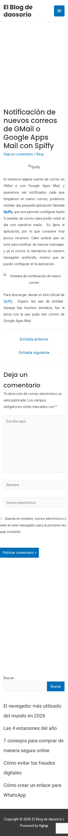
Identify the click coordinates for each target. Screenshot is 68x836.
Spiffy (7, 301)
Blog (39, 154)
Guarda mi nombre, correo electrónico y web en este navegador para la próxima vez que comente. (33, 525)
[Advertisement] (34, 58)
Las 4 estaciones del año (30, 728)
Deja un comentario (18, 154)
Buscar (8, 678)
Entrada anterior (34, 339)
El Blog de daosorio (18, 11)
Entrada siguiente (34, 352)
